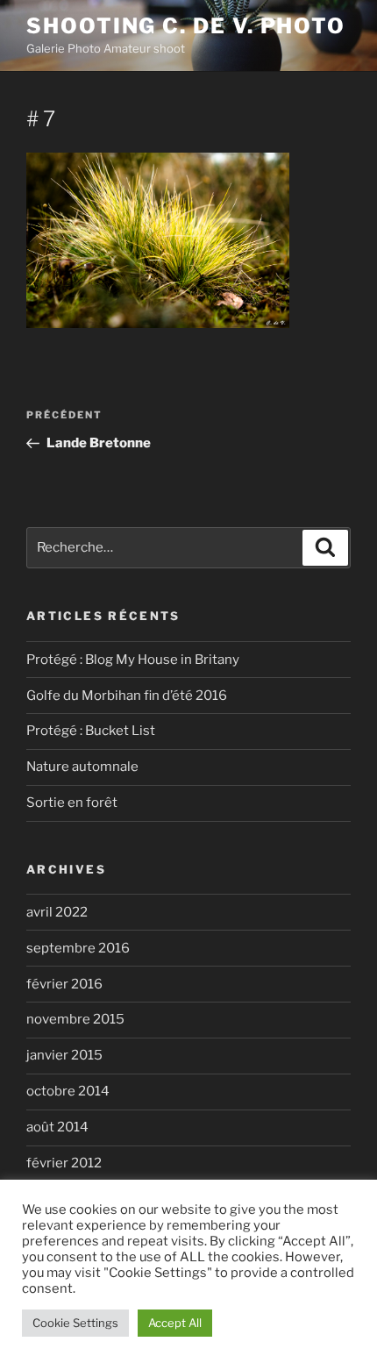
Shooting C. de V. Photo (185, 26)
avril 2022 (57, 912)
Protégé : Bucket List (90, 731)
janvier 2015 (64, 1055)
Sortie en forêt (71, 802)
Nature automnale (82, 766)
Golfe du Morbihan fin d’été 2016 (126, 695)
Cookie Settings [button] (75, 1323)
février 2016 (64, 984)
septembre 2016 (78, 948)
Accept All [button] (175, 1323)
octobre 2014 (68, 1091)
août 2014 (57, 1127)
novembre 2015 (75, 1019)
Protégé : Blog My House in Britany (132, 659)
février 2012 (64, 1163)
